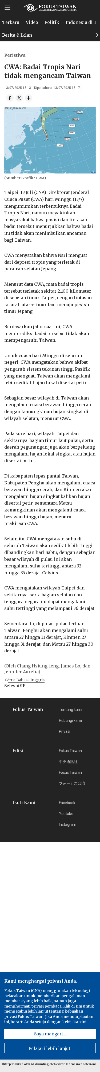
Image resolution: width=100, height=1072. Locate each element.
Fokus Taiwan (70, 751)
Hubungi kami (70, 720)
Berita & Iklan (17, 35)
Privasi (64, 731)
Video (32, 22)
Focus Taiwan (70, 772)
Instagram (67, 824)
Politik (52, 22)
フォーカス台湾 (72, 783)
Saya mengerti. (50, 1033)
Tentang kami (70, 710)
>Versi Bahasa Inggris (24, 680)
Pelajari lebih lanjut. (50, 1048)
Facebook (67, 803)
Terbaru (10, 22)
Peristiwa (15, 55)
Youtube (66, 813)
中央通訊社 (68, 761)
